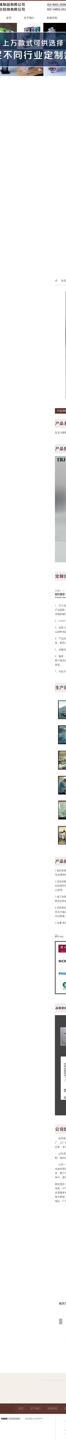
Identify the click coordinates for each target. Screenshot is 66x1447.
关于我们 (29, 17)
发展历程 (52, 17)
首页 (8, 17)
